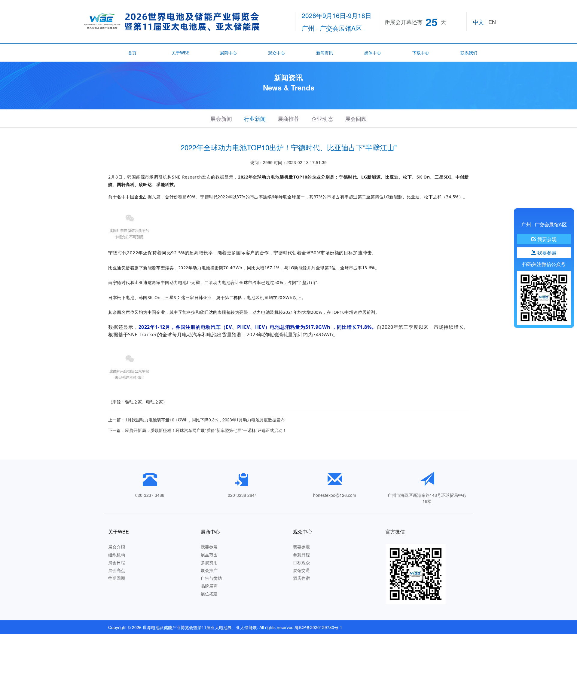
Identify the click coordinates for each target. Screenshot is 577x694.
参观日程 (301, 555)
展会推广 (209, 570)
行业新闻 (255, 118)
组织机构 (116, 555)
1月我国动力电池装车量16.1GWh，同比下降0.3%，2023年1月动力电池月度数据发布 (205, 420)
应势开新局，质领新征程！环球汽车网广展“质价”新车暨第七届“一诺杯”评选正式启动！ (206, 430)
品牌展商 (209, 586)
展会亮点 (116, 570)
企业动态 (322, 118)
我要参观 (301, 547)
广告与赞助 (211, 578)
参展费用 (209, 562)
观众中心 (276, 53)
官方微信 (395, 531)
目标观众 (301, 562)
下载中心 (420, 53)
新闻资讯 (324, 53)
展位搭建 (209, 594)
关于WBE (180, 53)
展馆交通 (301, 570)
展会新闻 (221, 118)
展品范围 (209, 555)
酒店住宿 (301, 578)
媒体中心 (372, 53)
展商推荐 (288, 118)
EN (492, 22)
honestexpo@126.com (334, 495)
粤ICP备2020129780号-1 (318, 627)
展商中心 (228, 53)
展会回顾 (356, 118)
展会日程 (116, 562)
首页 (132, 53)
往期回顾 (116, 578)
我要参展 (209, 547)
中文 (478, 22)
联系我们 (468, 53)
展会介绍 (116, 547)
